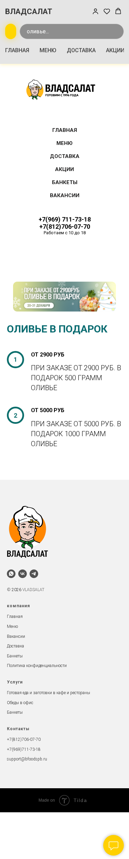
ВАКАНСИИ (64, 195)
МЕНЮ (48, 50)
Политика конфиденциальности (37, 665)
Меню (12, 626)
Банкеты (15, 656)
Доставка (15, 646)
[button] (95, 11)
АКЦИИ (115, 50)
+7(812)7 (15, 739)
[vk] (22, 573)
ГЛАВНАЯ (17, 50)
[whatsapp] (11, 573)
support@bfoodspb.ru (27, 759)
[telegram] (34, 573)
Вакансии (16, 636)
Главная (15, 616)
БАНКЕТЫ (64, 182)
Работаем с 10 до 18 (65, 232)
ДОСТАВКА (81, 50)
